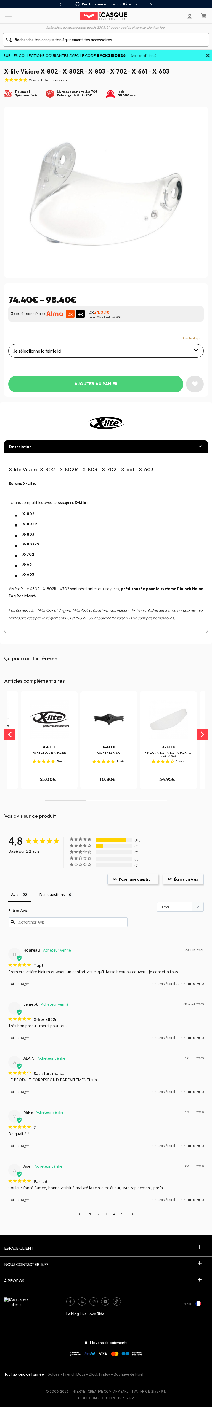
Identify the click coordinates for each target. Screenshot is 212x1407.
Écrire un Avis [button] (186, 879)
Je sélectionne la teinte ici (37, 351)
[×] (208, 56)
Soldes (54, 1374)
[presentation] (60, 4)
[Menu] (8, 16)
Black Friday (99, 1374)
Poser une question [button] (136, 879)
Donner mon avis (56, 80)
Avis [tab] (14, 894)
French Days (74, 1374)
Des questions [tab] (52, 894)
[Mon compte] (189, 15)
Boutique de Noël (128, 1374)
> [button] (133, 1214)
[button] (65, 800)
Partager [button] (22, 983)
